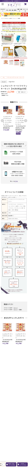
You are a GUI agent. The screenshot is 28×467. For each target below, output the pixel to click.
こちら (16, 181)
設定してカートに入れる (12, 464)
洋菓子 (19, 18)
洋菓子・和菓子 (19, 10)
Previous (3, 39)
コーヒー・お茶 (25, 10)
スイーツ (14, 18)
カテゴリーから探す (8, 18)
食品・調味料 (14, 10)
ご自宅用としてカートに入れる (23, 464)
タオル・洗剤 (8, 10)
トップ (2, 18)
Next (24, 39)
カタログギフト (2, 10)
